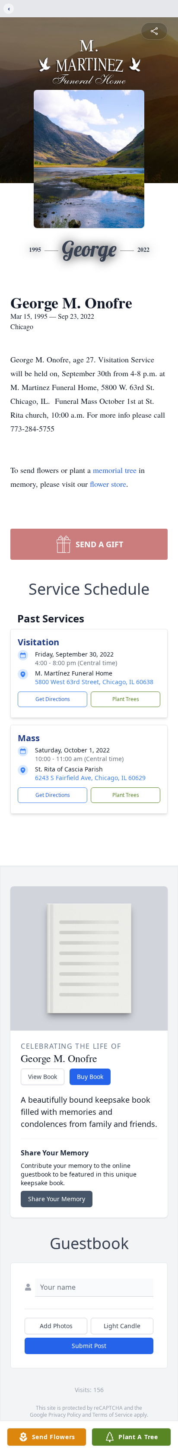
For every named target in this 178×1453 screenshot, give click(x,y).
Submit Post (89, 1346)
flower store (108, 484)
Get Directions (52, 699)
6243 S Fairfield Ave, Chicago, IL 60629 (90, 778)
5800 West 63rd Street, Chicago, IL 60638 (94, 682)
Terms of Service (112, 1414)
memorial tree (115, 470)
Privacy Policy (64, 1414)
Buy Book (90, 1076)
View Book (42, 1076)
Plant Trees (125, 699)
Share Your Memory (56, 1199)
